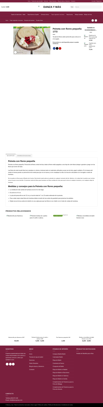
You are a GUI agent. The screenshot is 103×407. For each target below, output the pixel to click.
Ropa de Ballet (57, 360)
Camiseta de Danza (58, 363)
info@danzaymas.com (16, 400)
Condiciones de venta (67, 404)
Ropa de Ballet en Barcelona (61, 372)
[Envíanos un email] (13, 364)
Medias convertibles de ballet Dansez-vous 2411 (86, 338)
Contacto (73, 1)
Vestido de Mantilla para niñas (85, 353)
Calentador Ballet (58, 357)
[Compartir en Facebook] (54, 48)
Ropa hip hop (70, 14)
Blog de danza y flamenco (64, 1)
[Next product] (92, 20)
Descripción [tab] (10, 155)
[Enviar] (100, 7)
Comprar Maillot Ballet (59, 354)
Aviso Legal (34, 404)
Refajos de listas (88, 14)
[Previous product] (96, 20)
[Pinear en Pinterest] (60, 48)
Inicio (29, 1)
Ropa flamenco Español (33, 14)
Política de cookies (42, 404)
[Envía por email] (57, 48)
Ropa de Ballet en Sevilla (60, 379)
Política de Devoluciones (54, 404)
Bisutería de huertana (29, 20)
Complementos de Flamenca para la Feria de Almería (63, 388)
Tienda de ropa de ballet (37, 1)
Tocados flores (39, 20)
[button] (97, 1)
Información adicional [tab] (24, 155)
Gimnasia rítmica (45, 14)
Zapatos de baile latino (16, 14)
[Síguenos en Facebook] (10, 364)
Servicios (46, 1)
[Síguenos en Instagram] (7, 364)
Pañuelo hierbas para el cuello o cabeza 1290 (40, 338)
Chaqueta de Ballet (58, 366)
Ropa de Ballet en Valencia (60, 375)
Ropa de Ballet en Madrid (60, 369)
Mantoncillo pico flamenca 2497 (16, 337)
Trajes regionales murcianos (57, 14)
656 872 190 (14, 398)
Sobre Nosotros (53, 1)
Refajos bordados (79, 14)
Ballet (24, 14)
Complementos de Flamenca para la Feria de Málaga (63, 383)
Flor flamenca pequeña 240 (63, 337)
